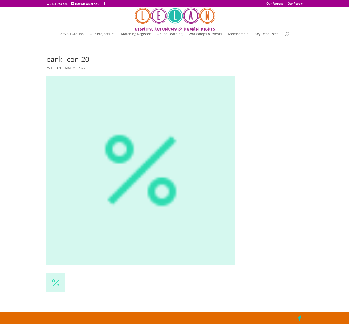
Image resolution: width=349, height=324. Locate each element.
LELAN (56, 68)
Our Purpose (274, 3)
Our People (295, 3)
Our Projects (100, 34)
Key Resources (266, 34)
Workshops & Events (205, 34)
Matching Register (136, 34)
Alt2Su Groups (72, 34)
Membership (238, 34)
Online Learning (170, 34)
